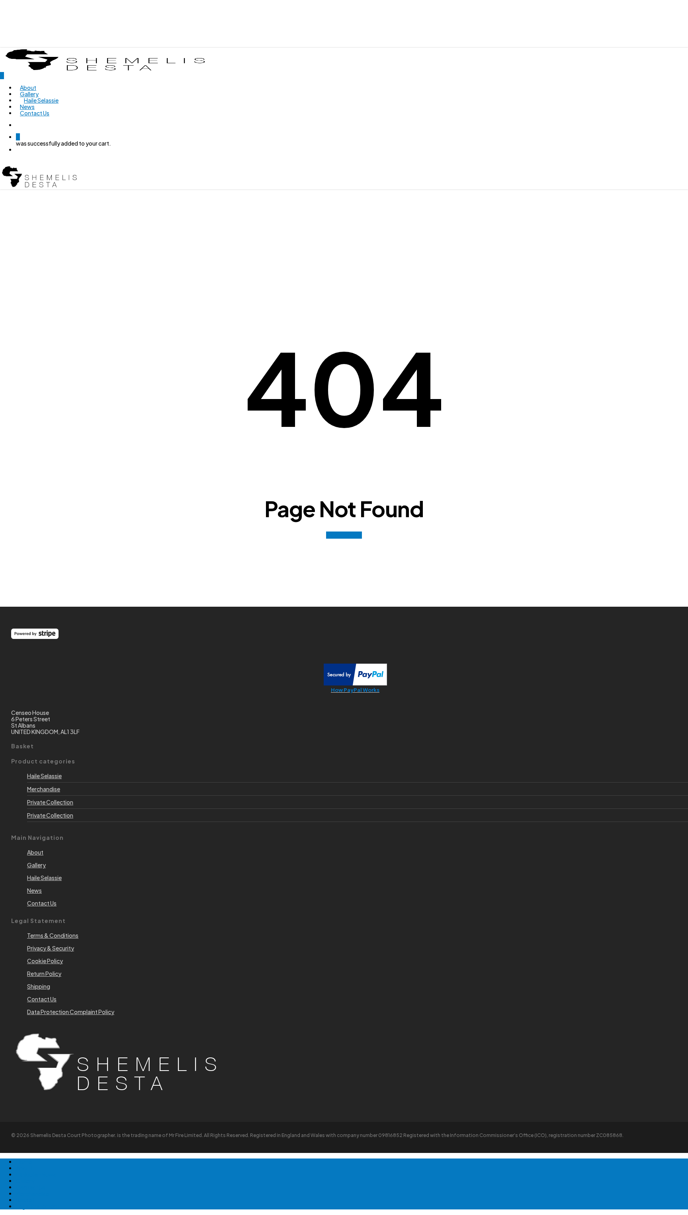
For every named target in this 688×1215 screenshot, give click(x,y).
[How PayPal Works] (355, 683)
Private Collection (50, 802)
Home (24, 1161)
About (24, 1168)
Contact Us (30, 1187)
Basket (25, 1199)
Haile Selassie (44, 775)
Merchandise (43, 788)
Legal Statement (37, 1206)
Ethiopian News (36, 1174)
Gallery (25, 1180)
